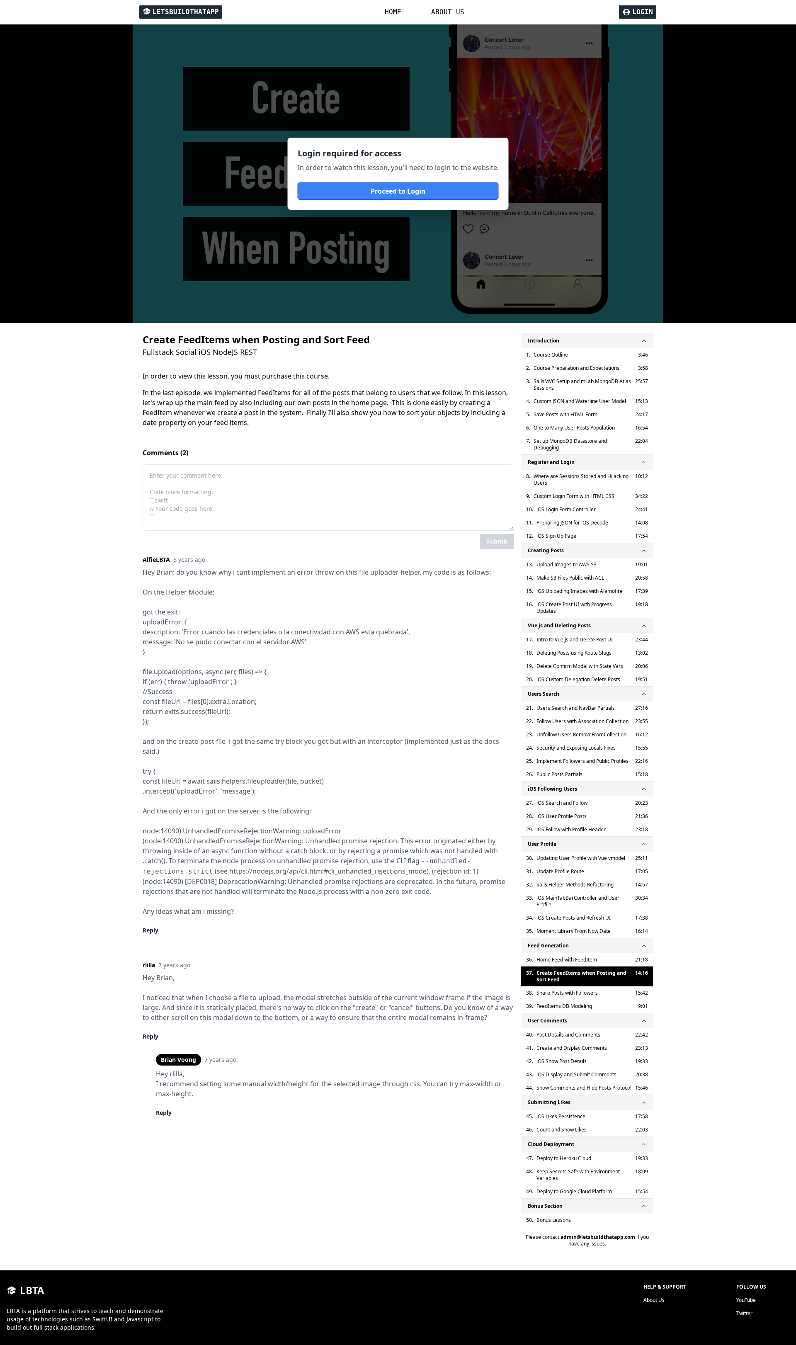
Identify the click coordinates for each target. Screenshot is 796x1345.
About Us (654, 1300)
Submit (497, 541)
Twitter (744, 1313)
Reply (150, 930)
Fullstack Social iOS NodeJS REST (200, 352)
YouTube (746, 1300)
